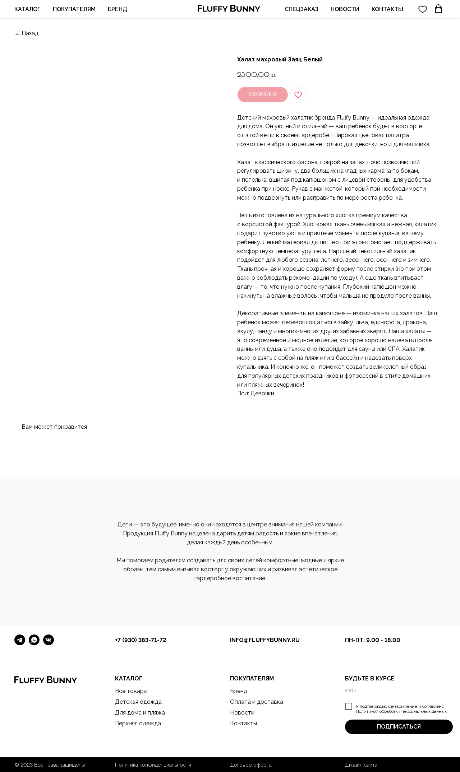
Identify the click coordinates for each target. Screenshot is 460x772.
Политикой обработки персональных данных (401, 711)
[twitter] (422, 9)
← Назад (26, 33)
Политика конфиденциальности (153, 765)
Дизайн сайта (361, 765)
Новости (242, 712)
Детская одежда (138, 701)
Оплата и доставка (256, 701)
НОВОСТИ (345, 9)
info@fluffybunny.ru (265, 640)
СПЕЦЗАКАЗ (301, 9)
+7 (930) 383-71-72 (140, 640)
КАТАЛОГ (27, 9)
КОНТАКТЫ (387, 9)
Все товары (131, 691)
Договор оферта (251, 765)
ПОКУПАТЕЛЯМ (74, 9)
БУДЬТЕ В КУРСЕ (369, 678)
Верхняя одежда (138, 723)
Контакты (243, 723)
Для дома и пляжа (140, 712)
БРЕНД (117, 9)
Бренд (238, 691)
